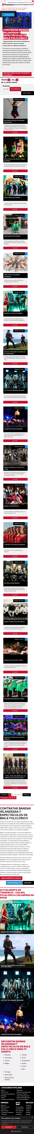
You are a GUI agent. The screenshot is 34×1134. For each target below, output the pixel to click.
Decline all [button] (25, 1127)
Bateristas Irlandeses (12, 583)
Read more (10, 1124)
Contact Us (4, 1109)
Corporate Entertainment (8, 1094)
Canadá (24, 1055)
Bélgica (7, 1063)
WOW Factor (4, 1092)
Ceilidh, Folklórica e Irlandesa (16, 9)
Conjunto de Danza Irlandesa (14, 544)
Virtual (3, 1097)
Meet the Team (5, 1107)
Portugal (7, 1072)
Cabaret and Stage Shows (24, 1097)
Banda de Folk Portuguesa (13, 660)
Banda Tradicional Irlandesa (14, 621)
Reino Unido (8, 1075)
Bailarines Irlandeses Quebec (14, 698)
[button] (17, 1131)
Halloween (20, 1090)
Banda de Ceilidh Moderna (13, 313)
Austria (7, 1060)
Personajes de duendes (12, 236)
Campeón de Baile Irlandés (13, 429)
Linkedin (28, 1114)
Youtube (28, 1112)
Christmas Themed (22, 1094)
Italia (23, 1069)
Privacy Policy (20, 1107)
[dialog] (17, 1125)
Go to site (29, 2)
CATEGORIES (8, 8)
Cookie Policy (19, 1109)
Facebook (28, 1105)
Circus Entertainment (22, 1099)
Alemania (8, 1055)
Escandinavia (26, 1060)
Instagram (29, 1107)
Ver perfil (15, 132)
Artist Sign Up (19, 1110)
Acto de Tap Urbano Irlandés (14, 390)
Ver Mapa (27, 93)
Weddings (3, 1096)
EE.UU (24, 1058)
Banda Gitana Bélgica (11, 506)
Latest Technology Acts (23, 1096)
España (24, 1063)
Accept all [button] (9, 1127)
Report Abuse (4, 1110)
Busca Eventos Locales (11, 878)
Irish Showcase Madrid (12, 197)
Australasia (8, 1058)
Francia (24, 1066)
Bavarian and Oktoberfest (24, 1092)
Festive (3, 1090)
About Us (3, 1105)
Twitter (28, 1110)
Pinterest (28, 1109)
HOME (2, 8)
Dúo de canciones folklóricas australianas (13, 966)
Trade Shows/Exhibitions (8, 1099)
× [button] (32, 1117)
